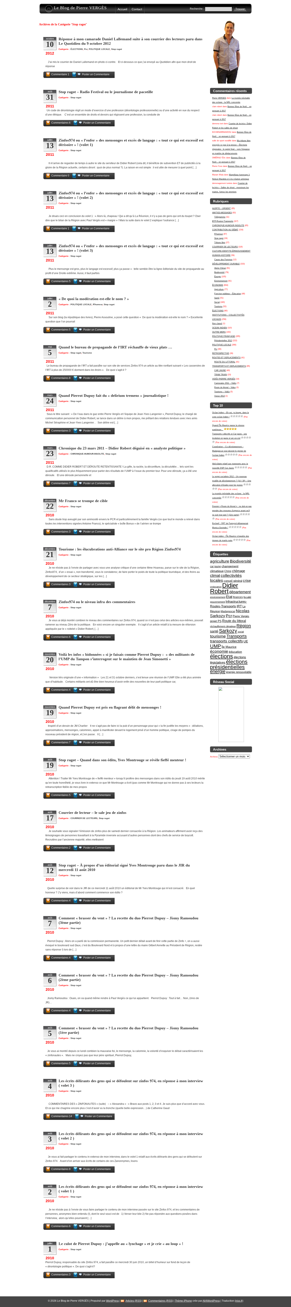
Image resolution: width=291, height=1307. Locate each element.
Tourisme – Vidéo (222, 392)
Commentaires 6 (61, 122)
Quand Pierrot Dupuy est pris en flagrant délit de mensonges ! (110, 707)
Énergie (217, 277)
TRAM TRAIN (220, 375)
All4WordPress (211, 1300)
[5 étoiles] (242, 416)
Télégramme (219, 217)
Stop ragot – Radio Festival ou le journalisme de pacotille (106, 92)
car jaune (215, 566)
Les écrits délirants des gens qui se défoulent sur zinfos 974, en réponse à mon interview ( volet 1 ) (131, 1188)
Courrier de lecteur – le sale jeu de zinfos (92, 812)
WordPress (112, 1300)
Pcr (215, 349)
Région (243, 625)
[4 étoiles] (239, 416)
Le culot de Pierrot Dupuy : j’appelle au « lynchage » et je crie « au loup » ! (121, 1244)
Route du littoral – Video (225, 387)
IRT (239, 606)
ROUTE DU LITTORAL (224, 362)
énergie (217, 671)
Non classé (217, 323)
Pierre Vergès (241, 616)
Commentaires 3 (61, 430)
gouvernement (217, 602)
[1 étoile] (231, 416)
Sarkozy (228, 631)
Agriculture (219, 289)
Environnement (221, 281)
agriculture (219, 561)
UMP (215, 646)
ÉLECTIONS (217, 311)
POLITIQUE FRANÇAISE (223, 336)
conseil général (233, 580)
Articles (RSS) (133, 1300)
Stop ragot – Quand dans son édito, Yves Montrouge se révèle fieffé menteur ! (122, 760)
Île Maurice (229, 646)
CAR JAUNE (220, 370)
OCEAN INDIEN (219, 328)
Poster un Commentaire (95, 74)
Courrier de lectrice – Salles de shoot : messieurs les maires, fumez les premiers (230, 187)
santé (214, 631)
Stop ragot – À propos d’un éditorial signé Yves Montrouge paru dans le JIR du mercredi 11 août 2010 (124, 867)
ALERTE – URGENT (221, 208)
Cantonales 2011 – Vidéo (225, 383)
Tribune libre (219, 242)
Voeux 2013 (219, 396)
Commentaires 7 (61, 483)
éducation (235, 651)
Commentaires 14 (61, 1116)
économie (219, 651)
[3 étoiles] (236, 416)
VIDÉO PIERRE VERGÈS (223, 379)
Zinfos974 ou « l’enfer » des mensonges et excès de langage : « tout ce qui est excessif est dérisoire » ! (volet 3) (131, 248)
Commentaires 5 (61, 281)
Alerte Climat (220, 268)
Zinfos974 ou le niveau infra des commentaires (97, 602)
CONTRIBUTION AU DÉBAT (225, 230)
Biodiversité (219, 272)
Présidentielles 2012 (223, 340)
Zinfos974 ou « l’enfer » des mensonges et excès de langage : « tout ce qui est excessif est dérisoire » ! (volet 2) (131, 195)
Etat (229, 597)
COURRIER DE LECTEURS (225, 247)
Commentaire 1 (60, 74)
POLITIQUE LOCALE (221, 345)
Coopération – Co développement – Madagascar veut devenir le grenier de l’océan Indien (229, 451)
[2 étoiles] (234, 416)
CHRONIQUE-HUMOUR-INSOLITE (228, 225)
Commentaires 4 (61, 689)
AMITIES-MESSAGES (222, 213)
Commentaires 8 (61, 378)
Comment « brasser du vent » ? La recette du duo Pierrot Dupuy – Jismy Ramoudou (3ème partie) (128, 920)
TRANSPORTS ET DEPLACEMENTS (229, 366)
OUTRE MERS (219, 332)
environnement (217, 597)
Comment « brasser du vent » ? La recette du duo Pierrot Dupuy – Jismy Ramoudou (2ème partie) (128, 977)
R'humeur (218, 234)
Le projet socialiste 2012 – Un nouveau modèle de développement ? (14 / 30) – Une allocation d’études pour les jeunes (231, 480)
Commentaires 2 (61, 847)
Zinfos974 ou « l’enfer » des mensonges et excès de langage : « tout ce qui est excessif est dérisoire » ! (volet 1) (131, 142)
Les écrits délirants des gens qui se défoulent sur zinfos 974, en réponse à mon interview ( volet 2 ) (131, 1136)
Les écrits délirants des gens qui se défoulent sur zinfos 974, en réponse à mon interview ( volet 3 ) (131, 1083)
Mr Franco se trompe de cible (83, 501)
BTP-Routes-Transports (222, 221)
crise (247, 580)
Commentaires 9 (61, 1169)
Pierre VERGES (219, 98)
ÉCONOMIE (217, 285)
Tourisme (218, 306)
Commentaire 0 (60, 175)
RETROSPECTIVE (220, 353)
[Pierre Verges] (231, 741)
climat (215, 575)
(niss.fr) (239, 1300)
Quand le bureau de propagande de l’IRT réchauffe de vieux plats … (115, 347)
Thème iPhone (183, 1300)
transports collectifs (226, 641)
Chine (227, 571)
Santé (216, 298)
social (241, 631)
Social (217, 302)
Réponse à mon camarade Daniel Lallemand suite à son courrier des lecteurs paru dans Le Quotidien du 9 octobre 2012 (130, 41)
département (240, 592)
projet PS (216, 621)
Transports (236, 636)
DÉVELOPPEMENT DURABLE (226, 264)
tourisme (218, 636)
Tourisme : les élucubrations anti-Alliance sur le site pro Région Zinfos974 (120, 549)
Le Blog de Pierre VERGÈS (80, 7)
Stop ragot (218, 238)
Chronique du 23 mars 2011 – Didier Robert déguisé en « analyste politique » (122, 448)
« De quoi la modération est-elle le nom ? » (94, 299)
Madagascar (228, 611)
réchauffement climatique (223, 626)
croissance (216, 586)
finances (238, 597)
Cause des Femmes (223, 260)
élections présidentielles (229, 664)
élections (221, 656)
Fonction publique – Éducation (227, 294)
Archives (214, 757)
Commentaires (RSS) (160, 1300)
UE (245, 641)
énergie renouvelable (238, 672)
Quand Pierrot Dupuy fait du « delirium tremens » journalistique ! (114, 395)
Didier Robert (224, 588)
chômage (238, 571)
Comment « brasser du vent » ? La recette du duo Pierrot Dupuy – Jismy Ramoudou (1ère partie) (128, 1030)
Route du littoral (234, 621)
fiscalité (247, 597)
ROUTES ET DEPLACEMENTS (226, 358)
